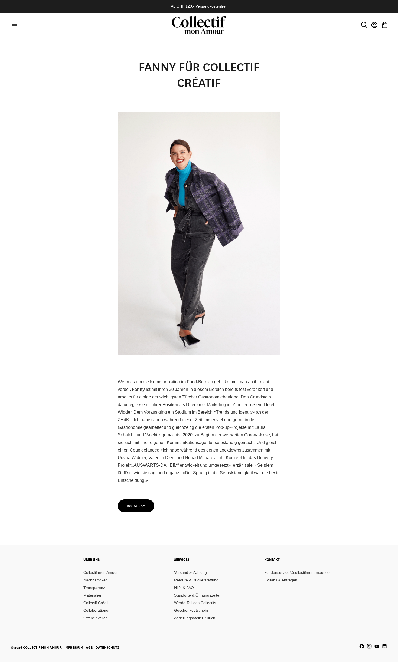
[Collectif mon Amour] (199, 25)
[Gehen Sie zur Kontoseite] (374, 25)
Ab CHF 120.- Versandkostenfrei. (199, 6)
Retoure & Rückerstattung (196, 580)
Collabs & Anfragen (281, 580)
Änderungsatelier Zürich (194, 618)
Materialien (92, 595)
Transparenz (94, 587)
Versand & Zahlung (190, 572)
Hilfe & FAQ (184, 587)
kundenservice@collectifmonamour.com (299, 572)
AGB (89, 647)
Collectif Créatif (96, 603)
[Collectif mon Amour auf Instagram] (369, 646)
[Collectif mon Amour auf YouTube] (377, 646)
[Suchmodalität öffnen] (364, 25)
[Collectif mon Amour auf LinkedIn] (384, 646)
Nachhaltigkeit (95, 580)
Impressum (73, 647)
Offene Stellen (95, 618)
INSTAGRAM (136, 505)
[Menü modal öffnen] (13, 25)
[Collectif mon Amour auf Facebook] (361, 646)
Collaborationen (96, 610)
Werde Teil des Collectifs (195, 603)
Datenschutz (107, 647)
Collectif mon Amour (100, 572)
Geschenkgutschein (191, 610)
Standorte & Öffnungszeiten (197, 595)
